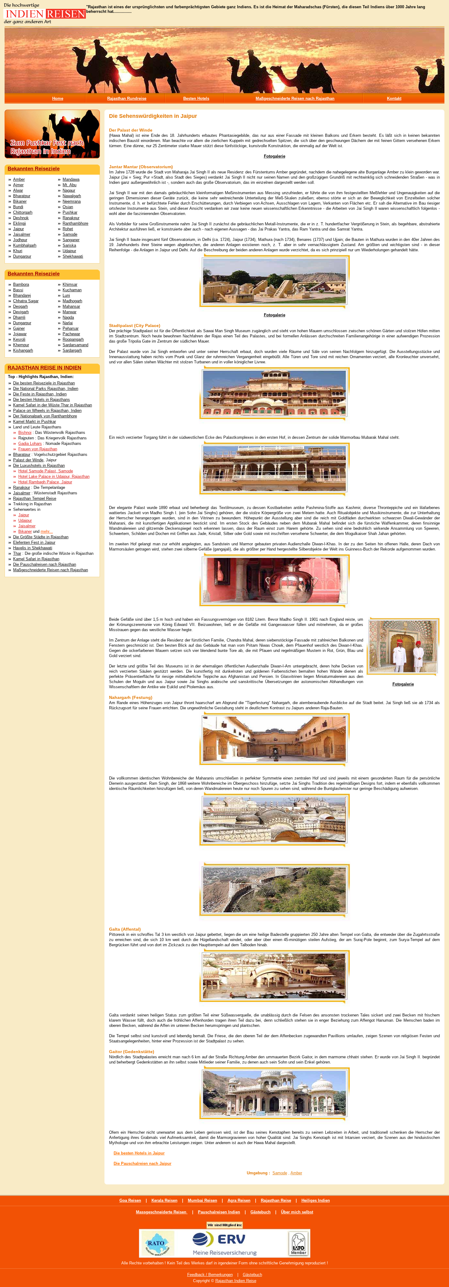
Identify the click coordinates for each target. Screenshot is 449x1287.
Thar (17, 553)
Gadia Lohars (30, 443)
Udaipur (69, 251)
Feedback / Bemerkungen (210, 1274)
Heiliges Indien (315, 1200)
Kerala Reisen (164, 1200)
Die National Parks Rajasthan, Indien (45, 388)
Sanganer (71, 240)
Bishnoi (24, 432)
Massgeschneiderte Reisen (162, 1212)
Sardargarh (72, 350)
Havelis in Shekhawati (32, 548)
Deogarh (20, 306)
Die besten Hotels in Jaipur (139, 1153)
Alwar (18, 190)
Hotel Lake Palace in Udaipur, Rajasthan (53, 476)
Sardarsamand (75, 345)
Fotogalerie (274, 156)
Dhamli (19, 317)
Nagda (68, 317)
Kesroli (19, 339)
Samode (70, 234)
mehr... (47, 531)
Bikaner (20, 201)
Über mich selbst (297, 1212)
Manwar (69, 312)
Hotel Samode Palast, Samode (45, 471)
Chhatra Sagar (25, 301)
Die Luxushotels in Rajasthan (39, 465)
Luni (66, 295)
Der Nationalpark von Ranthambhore (45, 416)
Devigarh (21, 312)
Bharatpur (21, 196)
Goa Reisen (130, 1200)
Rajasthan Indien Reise (235, 1280)
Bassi (18, 290)
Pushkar (70, 212)
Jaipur (18, 229)
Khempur (21, 345)
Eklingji (19, 223)
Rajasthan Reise (276, 1200)
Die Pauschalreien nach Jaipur (142, 1163)
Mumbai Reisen (202, 1200)
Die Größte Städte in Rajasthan (40, 537)
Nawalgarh (72, 196)
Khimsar (70, 284)
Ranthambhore (75, 223)
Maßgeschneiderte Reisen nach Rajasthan (295, 98)
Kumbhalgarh (24, 245)
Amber (19, 179)
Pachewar (71, 334)
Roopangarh (73, 339)
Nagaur (69, 190)
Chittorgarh (22, 212)
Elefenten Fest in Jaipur (34, 542)
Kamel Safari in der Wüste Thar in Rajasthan (52, 405)
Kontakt (394, 98)
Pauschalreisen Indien (219, 1212)
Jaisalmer (21, 234)
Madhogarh (72, 301)
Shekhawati (73, 256)
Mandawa (71, 179)
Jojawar (20, 334)
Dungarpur (22, 256)
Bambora (21, 284)
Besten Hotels (196, 98)
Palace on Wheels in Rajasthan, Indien (47, 410)
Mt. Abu (69, 185)
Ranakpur (71, 218)
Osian (68, 207)
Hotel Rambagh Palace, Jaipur (45, 482)
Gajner (19, 328)
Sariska (69, 245)
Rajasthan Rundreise (126, 98)
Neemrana (72, 201)
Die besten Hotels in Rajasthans (41, 399)
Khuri (17, 251)
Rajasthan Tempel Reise (34, 498)
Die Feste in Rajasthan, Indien (40, 394)
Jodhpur (20, 240)
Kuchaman (72, 290)
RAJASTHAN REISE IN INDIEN (44, 368)
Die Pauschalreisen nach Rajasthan (44, 564)
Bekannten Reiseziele (34, 169)
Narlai (68, 323)
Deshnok (21, 218)
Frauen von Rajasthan (37, 449)
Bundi (18, 207)
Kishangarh (23, 350)
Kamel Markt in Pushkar (34, 421)
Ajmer (18, 185)
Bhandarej (22, 295)
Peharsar (70, 328)
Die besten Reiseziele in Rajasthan (44, 383)
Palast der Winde (28, 460)
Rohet (68, 229)
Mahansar (71, 306)
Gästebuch (260, 1212)
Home (57, 98)
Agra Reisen (239, 1200)
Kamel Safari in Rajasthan (36, 559)
